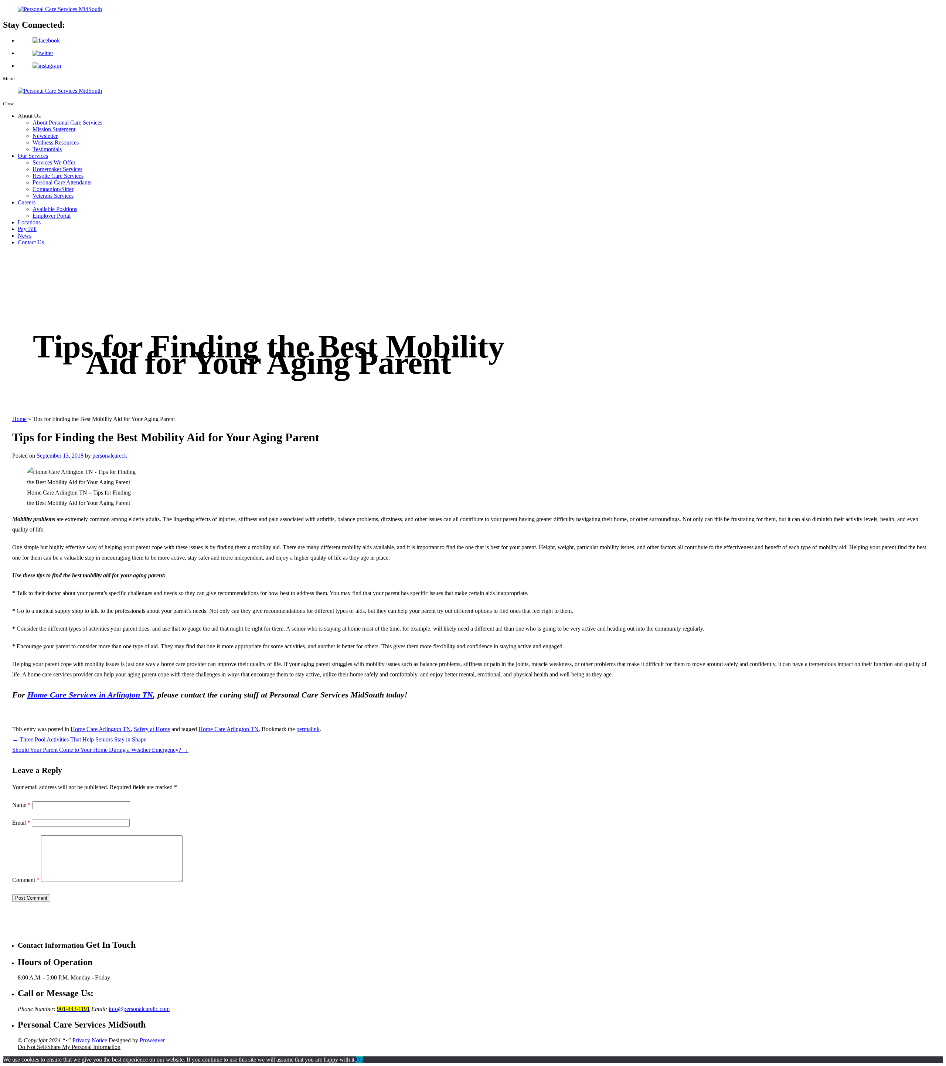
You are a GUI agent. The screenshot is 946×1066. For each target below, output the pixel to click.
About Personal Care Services (67, 122)
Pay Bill (27, 229)
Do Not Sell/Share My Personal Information (69, 1047)
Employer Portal (52, 216)
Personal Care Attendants (62, 182)
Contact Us (31, 242)
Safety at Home (152, 729)
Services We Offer (54, 162)
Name (21, 805)
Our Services (33, 156)
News (24, 235)
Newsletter (45, 136)
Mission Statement (54, 129)
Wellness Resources (56, 142)
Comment (26, 880)
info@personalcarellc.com (139, 1009)
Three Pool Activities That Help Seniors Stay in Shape (79, 739)
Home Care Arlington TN (101, 729)
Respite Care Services (58, 176)
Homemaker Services (57, 169)
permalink (308, 729)
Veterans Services (53, 196)
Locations (29, 222)
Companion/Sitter (53, 189)
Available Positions (55, 209)
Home (19, 419)
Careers (26, 202)
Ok (359, 1059)
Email (21, 822)
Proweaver (152, 1040)
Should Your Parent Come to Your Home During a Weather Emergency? (100, 750)
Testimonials (47, 149)
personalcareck (109, 455)
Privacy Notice (89, 1040)
